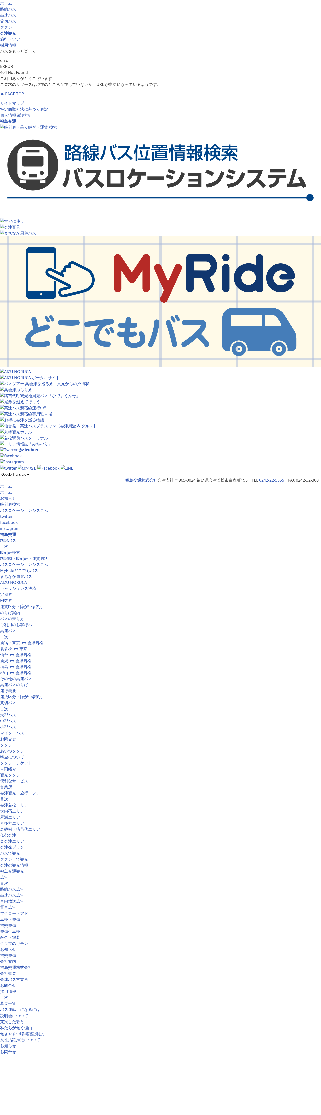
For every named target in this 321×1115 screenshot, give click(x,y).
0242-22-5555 (271, 480)
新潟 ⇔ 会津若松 (15, 660)
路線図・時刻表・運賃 (23, 558)
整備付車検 (10, 931)
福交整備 (8, 925)
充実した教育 (12, 1021)
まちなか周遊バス (16, 576)
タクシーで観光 (14, 859)
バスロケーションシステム (24, 510)
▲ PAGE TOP (12, 94)
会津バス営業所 (14, 979)
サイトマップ (12, 103)
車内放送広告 (12, 901)
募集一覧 (8, 1003)
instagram (10, 528)
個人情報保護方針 (16, 115)
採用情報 (8, 45)
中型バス (8, 721)
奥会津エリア (12, 841)
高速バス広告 (12, 895)
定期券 (6, 594)
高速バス (8, 15)
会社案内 (8, 961)
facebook (9, 522)
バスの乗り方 (12, 618)
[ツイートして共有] (8, 468)
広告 (4, 877)
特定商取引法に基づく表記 (24, 109)
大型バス (8, 715)
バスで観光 (10, 853)
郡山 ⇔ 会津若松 (15, 672)
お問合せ (8, 739)
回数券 (6, 600)
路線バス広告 (12, 889)
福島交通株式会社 (16, 967)
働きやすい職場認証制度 (22, 1033)
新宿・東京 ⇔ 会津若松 (21, 642)
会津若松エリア (14, 805)
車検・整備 (10, 919)
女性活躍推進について (20, 1039)
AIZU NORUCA (13, 582)
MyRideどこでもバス (19, 570)
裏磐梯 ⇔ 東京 (13, 648)
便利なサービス (14, 781)
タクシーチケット (16, 763)
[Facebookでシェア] (48, 468)
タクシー (8, 27)
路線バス (8, 9)
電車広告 (8, 907)
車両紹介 (8, 769)
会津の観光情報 (14, 865)
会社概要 (8, 973)
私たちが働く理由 (16, 1027)
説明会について (14, 1015)
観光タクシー (12, 775)
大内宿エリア (12, 811)
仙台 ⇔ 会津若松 (15, 654)
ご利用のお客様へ (16, 624)
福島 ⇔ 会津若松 (15, 666)
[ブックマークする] (27, 468)
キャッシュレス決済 (18, 588)
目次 (4, 546)
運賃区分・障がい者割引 (22, 606)
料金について (12, 757)
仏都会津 (8, 835)
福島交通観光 (12, 871)
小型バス (8, 727)
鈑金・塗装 (10, 937)
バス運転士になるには (20, 1009)
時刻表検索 (10, 504)
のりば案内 (10, 612)
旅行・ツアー (12, 39)
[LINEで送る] (67, 468)
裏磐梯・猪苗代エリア (20, 829)
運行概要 (8, 690)
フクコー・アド (14, 913)
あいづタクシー (14, 751)
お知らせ (8, 498)
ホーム (6, 3)
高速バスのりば (14, 684)
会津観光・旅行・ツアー (22, 793)
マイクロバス (12, 733)
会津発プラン (12, 847)
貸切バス (8, 21)
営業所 (6, 787)
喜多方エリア (12, 823)
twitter (6, 516)
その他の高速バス (16, 678)
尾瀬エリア (10, 817)
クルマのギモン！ (16, 943)
